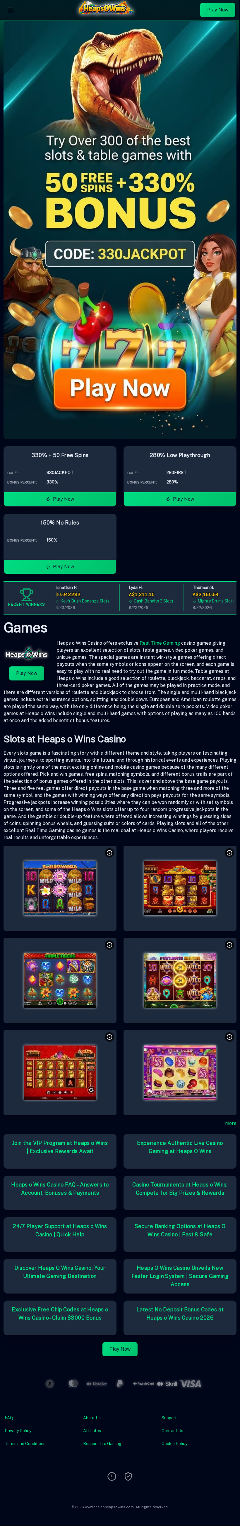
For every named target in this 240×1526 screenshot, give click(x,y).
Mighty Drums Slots (204, 601)
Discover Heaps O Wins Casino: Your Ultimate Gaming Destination (59, 1272)
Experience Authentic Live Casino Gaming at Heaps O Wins (180, 1147)
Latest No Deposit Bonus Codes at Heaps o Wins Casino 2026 (180, 1313)
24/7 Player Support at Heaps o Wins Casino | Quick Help (60, 1230)
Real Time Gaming (160, 643)
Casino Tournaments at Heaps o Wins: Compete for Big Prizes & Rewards (180, 1189)
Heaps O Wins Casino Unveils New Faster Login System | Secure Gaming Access (180, 1276)
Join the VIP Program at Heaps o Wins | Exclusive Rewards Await (60, 1147)
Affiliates (92, 1430)
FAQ (9, 1417)
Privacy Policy (18, 1430)
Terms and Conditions (25, 1443)
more (230, 1123)
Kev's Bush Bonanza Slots (73, 601)
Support (169, 1417)
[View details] (109, 853)
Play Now (217, 10)
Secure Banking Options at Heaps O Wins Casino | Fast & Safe (180, 1230)
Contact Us (172, 1430)
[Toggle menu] (10, 10)
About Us (92, 1417)
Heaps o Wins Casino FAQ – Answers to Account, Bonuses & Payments (60, 1189)
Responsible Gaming (102, 1443)
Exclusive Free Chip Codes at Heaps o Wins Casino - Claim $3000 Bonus (60, 1313)
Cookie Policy (174, 1443)
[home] (108, 15)
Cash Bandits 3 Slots (142, 601)
